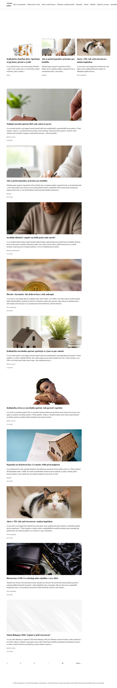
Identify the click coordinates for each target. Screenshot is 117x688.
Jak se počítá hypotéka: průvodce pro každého (27, 181)
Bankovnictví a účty (33, 4)
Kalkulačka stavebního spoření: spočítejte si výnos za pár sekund (35, 351)
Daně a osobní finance (49, 4)
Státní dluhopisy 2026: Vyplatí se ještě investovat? (28, 635)
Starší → (79, 663)
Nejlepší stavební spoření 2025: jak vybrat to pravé (29, 124)
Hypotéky (79, 4)
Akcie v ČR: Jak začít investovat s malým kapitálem (29, 521)
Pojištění (93, 4)
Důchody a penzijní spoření (65, 4)
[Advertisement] (58, 22)
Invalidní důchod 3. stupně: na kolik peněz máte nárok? (31, 237)
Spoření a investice (103, 4)
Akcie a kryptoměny (19, 4)
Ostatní (86, 4)
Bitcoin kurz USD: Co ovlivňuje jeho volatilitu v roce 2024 (32, 578)
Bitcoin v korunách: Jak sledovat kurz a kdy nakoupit (30, 294)
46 (62, 663)
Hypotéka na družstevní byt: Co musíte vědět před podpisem (33, 465)
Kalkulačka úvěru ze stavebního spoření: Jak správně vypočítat (34, 408)
